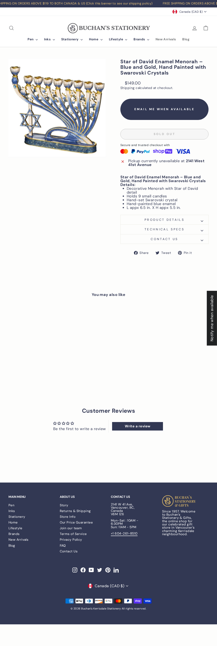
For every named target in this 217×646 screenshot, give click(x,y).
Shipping (127, 88)
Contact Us (69, 551)
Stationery (70, 39)
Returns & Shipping (75, 511)
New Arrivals (166, 39)
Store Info (68, 517)
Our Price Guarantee (76, 522)
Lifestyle (116, 39)
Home (94, 39)
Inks (48, 39)
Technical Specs (164, 229)
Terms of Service (73, 534)
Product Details (164, 220)
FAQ (63, 545)
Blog (185, 39)
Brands (140, 39)
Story (64, 505)
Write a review (137, 426)
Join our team (71, 528)
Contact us (164, 239)
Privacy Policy (71, 540)
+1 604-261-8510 (124, 533)
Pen (31, 39)
